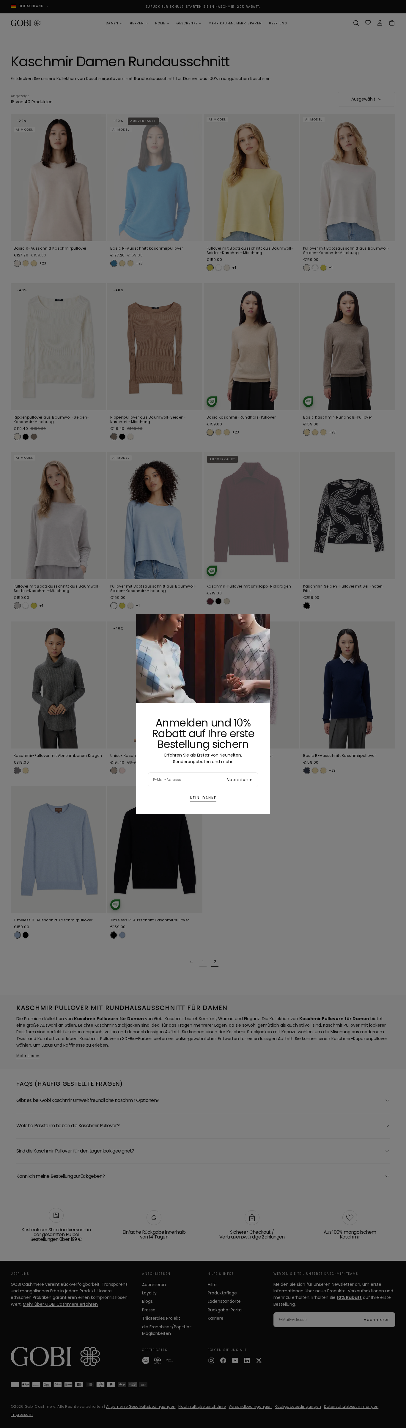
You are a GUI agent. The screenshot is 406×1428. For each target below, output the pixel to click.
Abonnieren (239, 779)
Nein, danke (203, 797)
